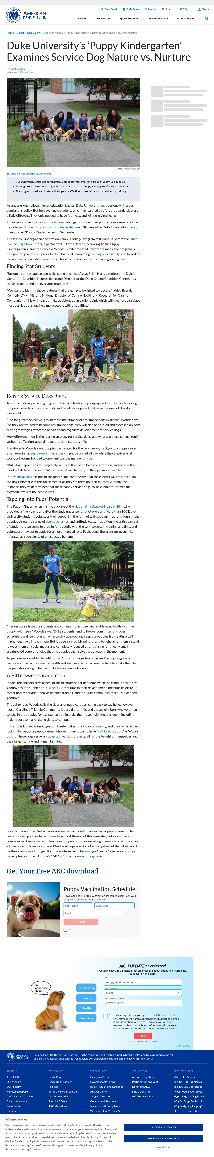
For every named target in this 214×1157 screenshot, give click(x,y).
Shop (168, 9)
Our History (14, 1086)
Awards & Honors (17, 1101)
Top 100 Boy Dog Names (188, 1086)
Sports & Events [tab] (129, 18)
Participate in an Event (145, 1081)
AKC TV (183, 9)
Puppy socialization (20, 477)
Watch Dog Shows (184, 1076)
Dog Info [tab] (83, 18)
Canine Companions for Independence (50, 227)
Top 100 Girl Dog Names (188, 1081)
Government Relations (103, 1101)
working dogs (31, 173)
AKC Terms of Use (165, 1014)
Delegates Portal (100, 1076)
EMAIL (107, 977)
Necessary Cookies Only (163, 1138)
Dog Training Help (58, 1096)
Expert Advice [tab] (185, 18)
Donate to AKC (141, 1086)
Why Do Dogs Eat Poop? (188, 1101)
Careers (11, 1110)
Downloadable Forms (102, 1081)
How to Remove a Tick (186, 1110)
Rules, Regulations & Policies (106, 1086)
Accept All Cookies (163, 1127)
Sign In (205, 9)
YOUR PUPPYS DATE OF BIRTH (114, 998)
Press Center (14, 1106)
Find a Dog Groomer (60, 1081)
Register (152, 9)
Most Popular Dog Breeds (189, 1091)
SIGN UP (143, 1036)
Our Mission (14, 1081)
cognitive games (57, 521)
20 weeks (51, 688)
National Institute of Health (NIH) (98, 506)
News (38, 32)
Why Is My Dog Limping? (188, 1106)
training (96, 254)
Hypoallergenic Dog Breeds (189, 1096)
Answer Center (99, 1091)
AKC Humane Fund (143, 1096)
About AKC (13, 1076)
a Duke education (109, 731)
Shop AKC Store (57, 1101)
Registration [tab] (104, 18)
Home (10, 32)
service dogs (45, 173)
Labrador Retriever (51, 222)
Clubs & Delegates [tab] (157, 18)
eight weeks (39, 453)
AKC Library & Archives (20, 1096)
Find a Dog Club (141, 1091)
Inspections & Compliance (105, 1106)
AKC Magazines (57, 1106)
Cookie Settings (164, 1147)
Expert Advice (24, 32)
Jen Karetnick (17, 68)
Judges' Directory (100, 1096)
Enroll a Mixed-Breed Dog (63, 1091)
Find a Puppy (133, 9)
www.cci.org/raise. (89, 856)
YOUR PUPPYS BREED (111, 988)
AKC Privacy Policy (183, 1046)
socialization (16, 173)
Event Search (111, 9)
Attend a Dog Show (143, 1076)
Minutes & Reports (17, 1091)
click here (153, 1041)
